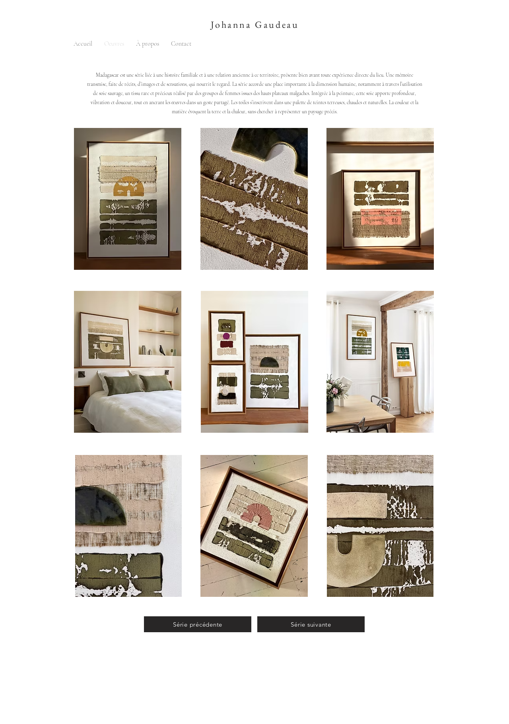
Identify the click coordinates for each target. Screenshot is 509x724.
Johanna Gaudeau (255, 24)
